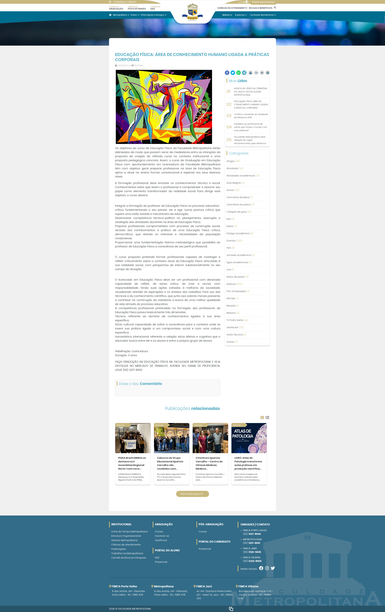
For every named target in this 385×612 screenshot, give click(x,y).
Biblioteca (227, 15)
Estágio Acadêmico (240, 233)
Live (230, 269)
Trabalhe (127, 553)
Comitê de (128, 558)
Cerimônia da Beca (239, 197)
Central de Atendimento (262, 15)
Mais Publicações (191, 494)
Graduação (116, 8)
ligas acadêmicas (239, 262)
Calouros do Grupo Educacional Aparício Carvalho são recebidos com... (170, 463)
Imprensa (240, 15)
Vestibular (235, 327)
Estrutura (126, 536)
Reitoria (232, 313)
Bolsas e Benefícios (260, 7)
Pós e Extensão (137, 8)
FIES (230, 248)
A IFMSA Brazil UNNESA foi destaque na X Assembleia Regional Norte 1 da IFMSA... (131, 477)
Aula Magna (235, 183)
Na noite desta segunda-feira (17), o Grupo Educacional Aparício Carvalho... (171, 477)
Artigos (233, 161)
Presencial (161, 562)
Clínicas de (126, 544)
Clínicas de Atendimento (232, 7)
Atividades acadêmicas (242, 175)
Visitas (232, 342)
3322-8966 (255, 561)
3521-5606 (254, 552)
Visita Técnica (236, 334)
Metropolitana (120, 15)
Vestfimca (161, 540)
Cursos (159, 531)
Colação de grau (238, 212)
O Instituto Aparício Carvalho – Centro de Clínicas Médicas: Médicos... (209, 463)
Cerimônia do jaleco (240, 204)
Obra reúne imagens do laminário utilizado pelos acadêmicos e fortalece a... (247, 477)
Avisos (232, 190)
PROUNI (232, 298)
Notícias (234, 284)
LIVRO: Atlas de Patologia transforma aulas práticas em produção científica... (248, 463)
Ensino (134, 15)
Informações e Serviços (152, 15)
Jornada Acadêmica (240, 255)
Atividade (234, 168)
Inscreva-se (162, 536)
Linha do (129, 531)
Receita (232, 306)
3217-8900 (254, 534)
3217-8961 (254, 543)
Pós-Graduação (238, 291)
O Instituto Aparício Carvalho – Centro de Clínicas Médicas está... (210, 477)
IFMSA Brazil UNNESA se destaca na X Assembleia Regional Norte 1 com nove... (132, 463)
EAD (155, 8)
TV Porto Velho (237, 320)
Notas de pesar (237, 277)
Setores (124, 540)
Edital (231, 226)
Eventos (234, 241)
